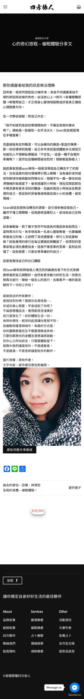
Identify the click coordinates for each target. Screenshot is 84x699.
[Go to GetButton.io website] (74, 695)
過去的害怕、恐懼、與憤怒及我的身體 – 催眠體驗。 (21, 487)
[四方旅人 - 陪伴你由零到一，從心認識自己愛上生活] (42, 6)
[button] (5, 7)
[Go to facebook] (75, 687)
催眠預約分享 (42, 38)
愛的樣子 (75, 487)
